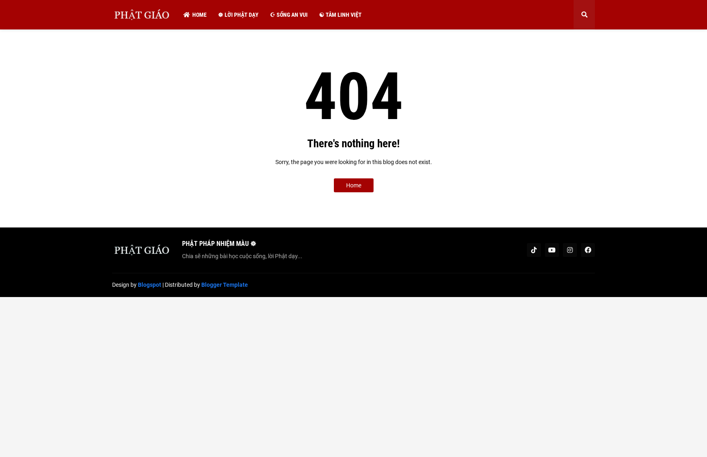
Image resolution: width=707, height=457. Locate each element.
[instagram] (570, 250)
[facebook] (588, 250)
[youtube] (552, 250)
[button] (584, 14)
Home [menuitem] (199, 14)
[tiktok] (534, 250)
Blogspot (149, 284)
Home (353, 185)
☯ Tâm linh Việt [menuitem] (340, 14)
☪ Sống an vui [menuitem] (289, 14)
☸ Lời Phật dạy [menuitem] (238, 14)
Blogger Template (224, 284)
